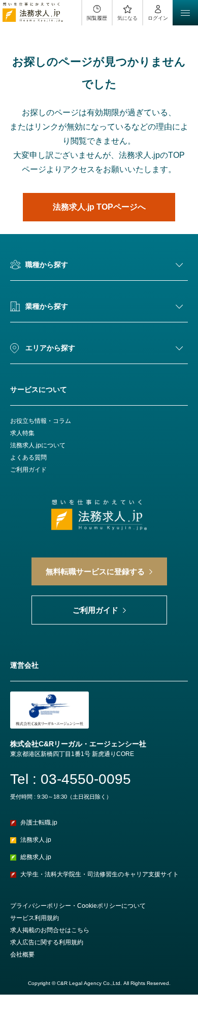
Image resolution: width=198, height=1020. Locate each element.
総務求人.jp (35, 857)
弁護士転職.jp (38, 822)
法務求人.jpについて (37, 445)
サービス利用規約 (34, 918)
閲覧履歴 (97, 18)
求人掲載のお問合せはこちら (49, 930)
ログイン (158, 18)
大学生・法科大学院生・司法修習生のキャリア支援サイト (99, 874)
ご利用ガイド (28, 469)
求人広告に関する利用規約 (46, 942)
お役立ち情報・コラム (40, 420)
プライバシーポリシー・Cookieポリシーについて (78, 905)
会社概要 (22, 954)
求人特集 (22, 433)
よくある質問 (28, 457)
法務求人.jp (35, 839)
